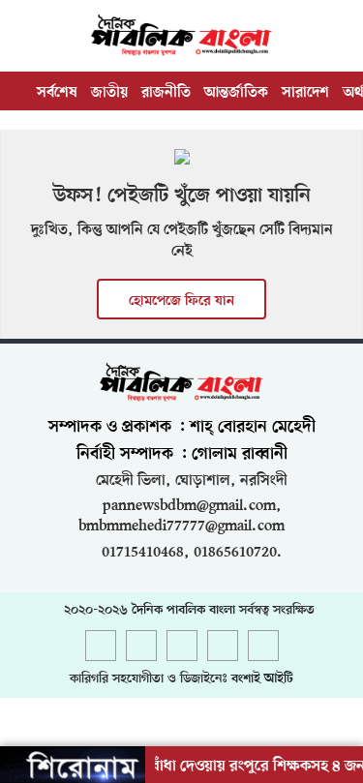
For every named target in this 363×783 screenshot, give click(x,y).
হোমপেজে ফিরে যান (181, 301)
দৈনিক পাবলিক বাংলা (183, 610)
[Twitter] (141, 647)
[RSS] (263, 647)
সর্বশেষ (57, 93)
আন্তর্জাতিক (236, 93)
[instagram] (181, 647)
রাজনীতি (166, 93)
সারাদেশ (305, 93)
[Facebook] (100, 647)
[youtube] (222, 647)
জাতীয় (109, 93)
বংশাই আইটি (262, 679)
